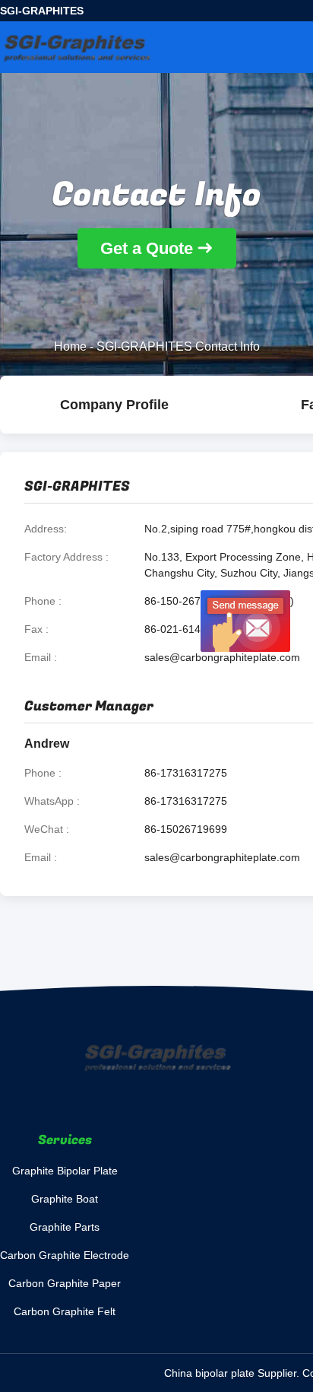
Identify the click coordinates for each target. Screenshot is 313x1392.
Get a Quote (146, 248)
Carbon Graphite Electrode (64, 1255)
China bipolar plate (209, 1373)
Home (70, 346)
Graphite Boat (64, 1199)
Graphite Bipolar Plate (65, 1171)
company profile (114, 404)
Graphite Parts (65, 1227)
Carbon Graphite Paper (64, 1283)
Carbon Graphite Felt (64, 1311)
